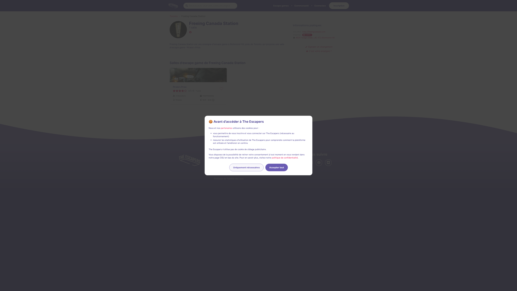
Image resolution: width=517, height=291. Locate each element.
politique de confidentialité (285, 157)
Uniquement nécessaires (246, 167)
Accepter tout (276, 167)
